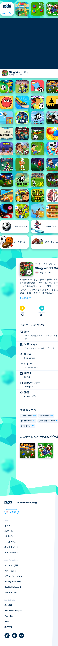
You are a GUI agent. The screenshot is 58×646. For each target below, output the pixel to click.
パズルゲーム (10, 542)
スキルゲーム (46, 416)
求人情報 (8, 627)
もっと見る (24, 298)
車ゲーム (8, 526)
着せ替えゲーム (11, 547)
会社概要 (8, 605)
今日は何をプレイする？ (10, 13)
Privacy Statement (13, 582)
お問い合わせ (10, 571)
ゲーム (37, 264)
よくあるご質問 (11, 566)
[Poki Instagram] (14, 635)
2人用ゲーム (10, 536)
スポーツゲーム (50, 264)
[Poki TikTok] (7, 635)
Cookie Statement (13, 587)
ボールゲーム (27, 426)
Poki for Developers (13, 611)
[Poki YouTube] (21, 635)
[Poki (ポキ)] (7, 6)
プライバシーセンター (14, 576)
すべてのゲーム (11, 553)
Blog (7, 622)
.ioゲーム (9, 531)
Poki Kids (9, 616)
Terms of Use (10, 592)
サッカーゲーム (28, 421)
